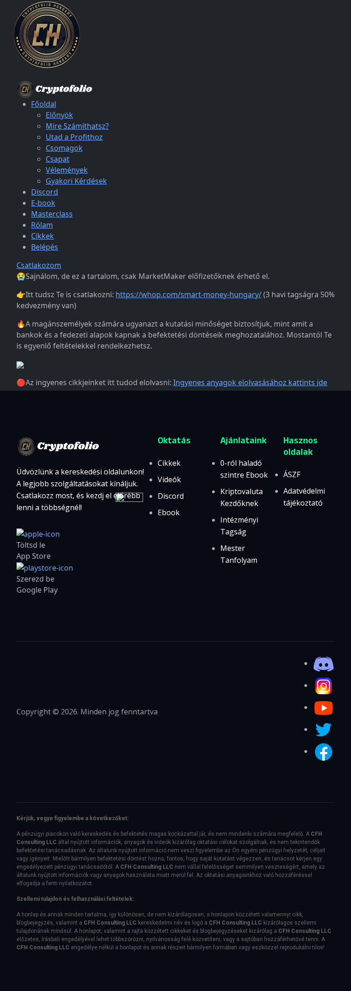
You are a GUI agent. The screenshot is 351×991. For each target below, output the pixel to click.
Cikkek (42, 236)
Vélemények (67, 170)
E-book (43, 203)
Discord (44, 192)
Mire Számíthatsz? (77, 126)
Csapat (57, 159)
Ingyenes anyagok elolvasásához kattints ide (250, 382)
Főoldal (43, 104)
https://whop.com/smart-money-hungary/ (188, 294)
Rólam (42, 225)
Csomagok (64, 148)
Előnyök (59, 115)
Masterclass (52, 214)
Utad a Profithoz (74, 137)
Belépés (44, 247)
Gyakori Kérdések (76, 181)
